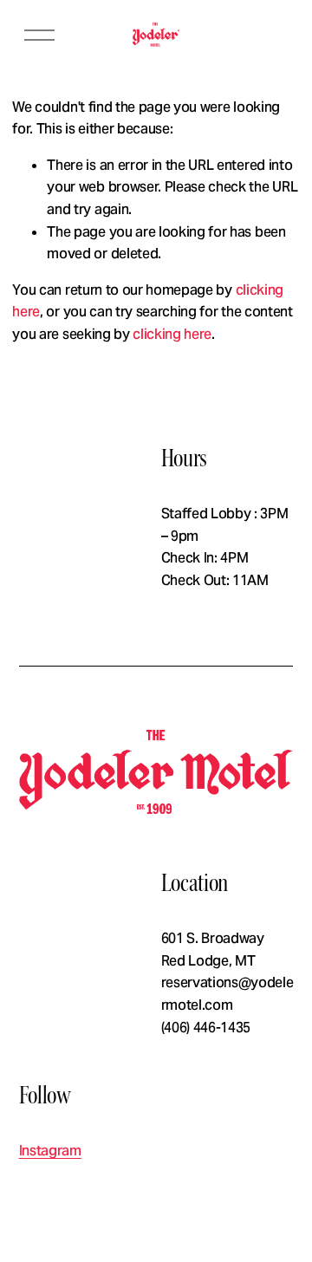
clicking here (172, 334)
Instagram (50, 1151)
